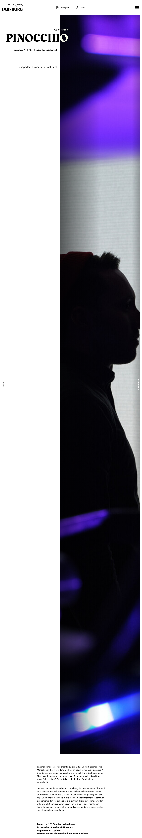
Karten (83, 7)
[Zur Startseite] (12, 7)
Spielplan (65, 7)
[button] (137, 7)
